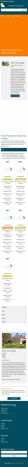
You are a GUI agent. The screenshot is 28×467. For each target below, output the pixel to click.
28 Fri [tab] (3, 311)
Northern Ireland (4, 428)
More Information (6, 394)
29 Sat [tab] (3, 314)
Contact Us (3, 411)
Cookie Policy (4, 410)
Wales (2, 426)
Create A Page (4, 442)
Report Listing (14, 398)
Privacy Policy (4, 408)
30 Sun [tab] (3, 318)
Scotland (3, 425)
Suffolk (8, 16)
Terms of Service (5, 413)
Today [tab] (3, 149)
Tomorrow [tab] (4, 307)
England (2, 16)
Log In (2, 440)
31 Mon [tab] (3, 321)
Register (3, 438)
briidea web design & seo (17, 463)
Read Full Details (15, 95)
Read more (16, 144)
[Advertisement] (14, 34)
